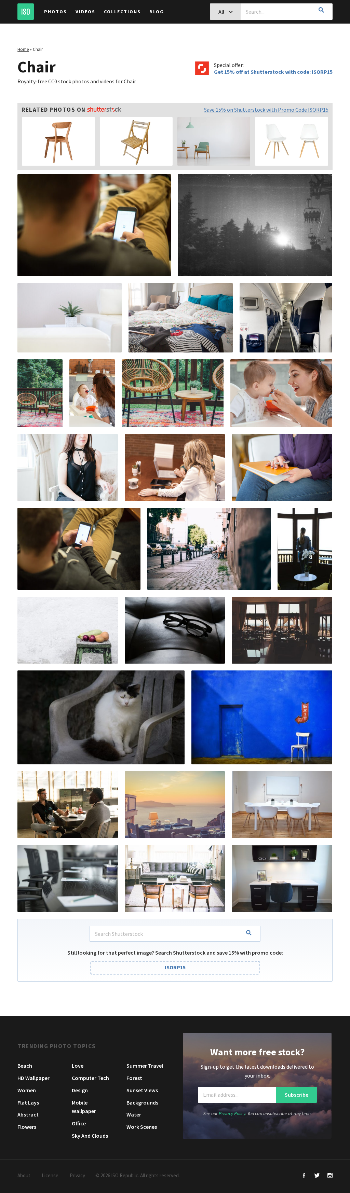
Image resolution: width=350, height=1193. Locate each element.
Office (79, 1123)
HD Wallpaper (33, 1077)
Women (26, 1090)
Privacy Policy (232, 1113)
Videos (85, 12)
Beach (24, 1065)
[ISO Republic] (25, 11)
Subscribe (296, 1095)
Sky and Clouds (90, 1135)
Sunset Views (142, 1090)
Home (23, 49)
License (50, 1175)
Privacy (77, 1175)
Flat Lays (28, 1102)
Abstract (28, 1114)
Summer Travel (144, 1065)
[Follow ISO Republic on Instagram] (330, 1176)
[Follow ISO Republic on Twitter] (317, 1176)
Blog (156, 12)
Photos (55, 12)
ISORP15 (175, 967)
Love (77, 1065)
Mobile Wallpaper (84, 1107)
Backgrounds (142, 1102)
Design (80, 1090)
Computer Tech (90, 1077)
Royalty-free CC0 (37, 81)
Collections (122, 12)
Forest (134, 1077)
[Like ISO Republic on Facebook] (304, 1176)
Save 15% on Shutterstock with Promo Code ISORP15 (266, 109)
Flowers (26, 1126)
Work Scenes (141, 1126)
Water (133, 1114)
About (23, 1175)
